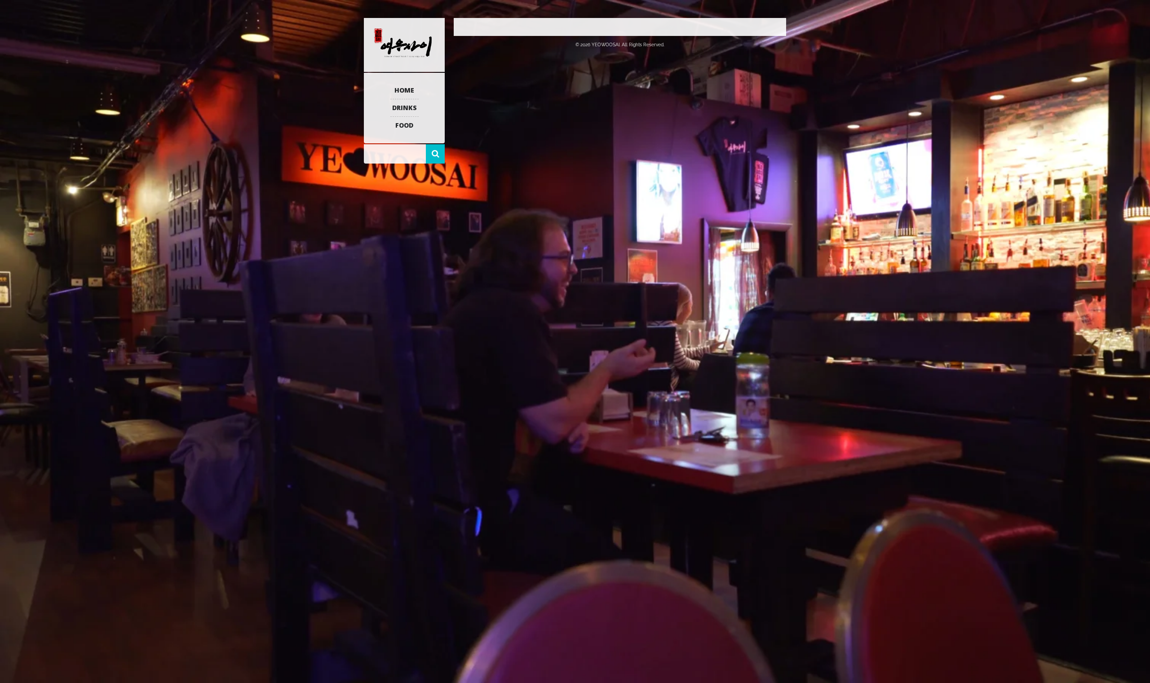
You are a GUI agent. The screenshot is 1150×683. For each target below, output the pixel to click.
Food (404, 125)
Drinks (404, 107)
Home (404, 90)
